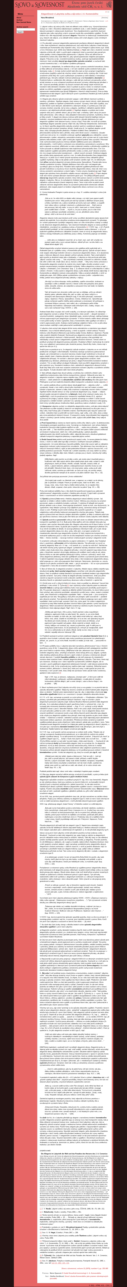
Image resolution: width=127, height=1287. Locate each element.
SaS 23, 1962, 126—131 (60, 1263)
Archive (19, 20)
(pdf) (106, 21)
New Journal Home (23, 22)
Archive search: (22, 27)
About (18, 18)
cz (108, 12)
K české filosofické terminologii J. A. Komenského (81, 1273)
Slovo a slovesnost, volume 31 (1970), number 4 (80, 1268)
